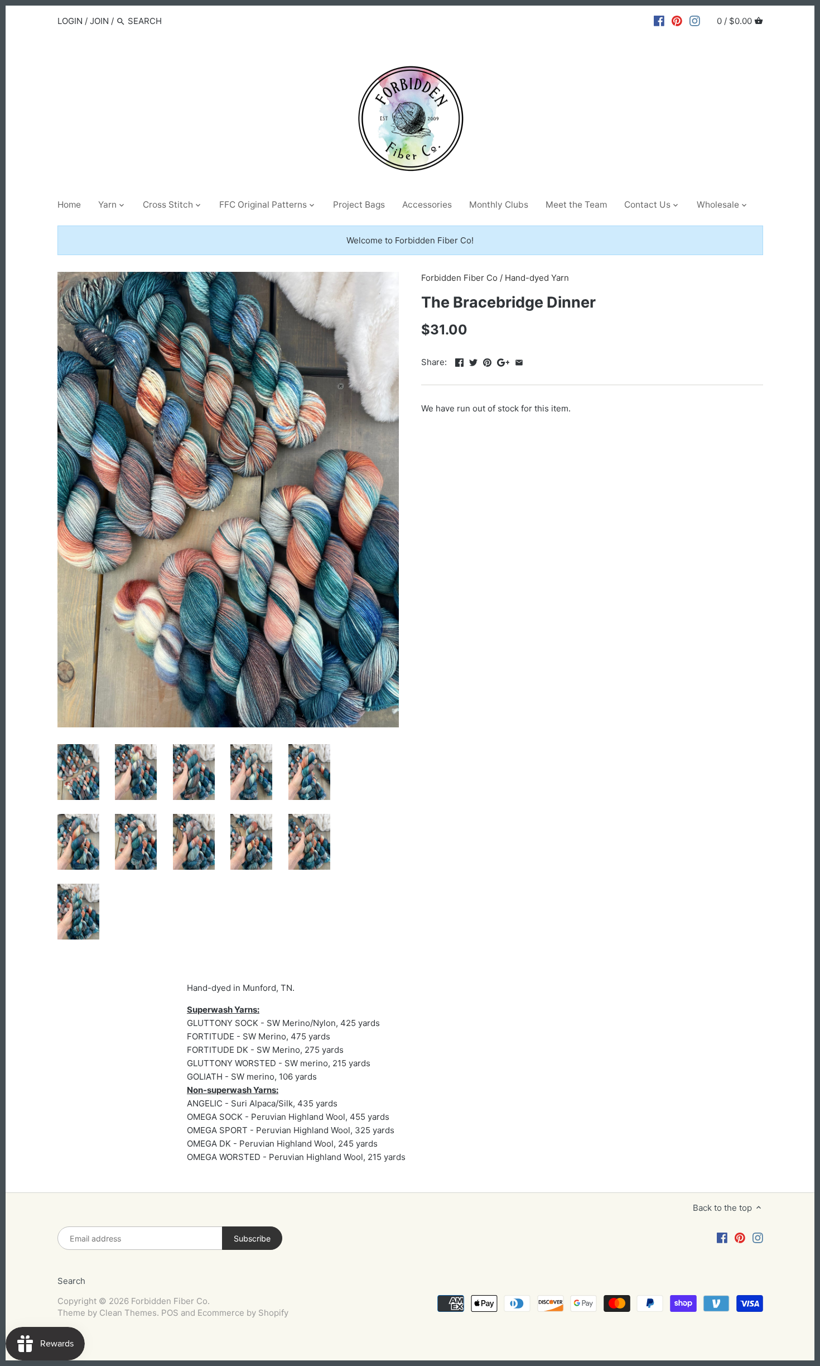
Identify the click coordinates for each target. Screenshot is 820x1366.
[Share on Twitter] (473, 361)
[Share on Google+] (503, 361)
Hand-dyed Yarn (537, 277)
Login (70, 21)
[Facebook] (659, 20)
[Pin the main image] (487, 361)
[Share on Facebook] (459, 361)
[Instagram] (694, 20)
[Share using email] (519, 361)
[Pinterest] (677, 20)
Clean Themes (128, 1312)
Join (99, 21)
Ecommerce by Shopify (242, 1312)
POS (170, 1312)
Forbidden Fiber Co (459, 277)
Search (71, 1281)
